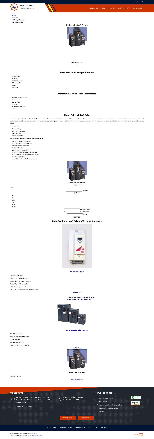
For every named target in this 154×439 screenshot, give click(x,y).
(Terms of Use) (33, 434)
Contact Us (137, 8)
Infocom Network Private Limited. (33, 436)
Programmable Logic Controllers (110, 405)
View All (101, 411)
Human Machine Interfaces (108, 408)
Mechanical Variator (105, 398)
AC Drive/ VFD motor (18, 20)
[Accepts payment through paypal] (135, 405)
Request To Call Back (77, 379)
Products (15, 18)
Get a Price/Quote (77, 292)
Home (14, 16)
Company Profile (108, 8)
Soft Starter (102, 402)
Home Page (94, 8)
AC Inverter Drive (77, 272)
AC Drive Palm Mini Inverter (77, 330)
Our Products (123, 8)
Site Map (103, 427)
